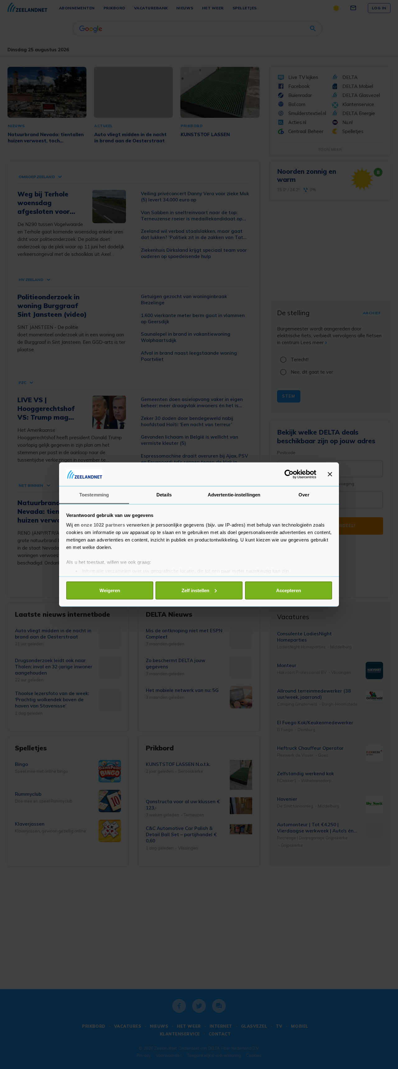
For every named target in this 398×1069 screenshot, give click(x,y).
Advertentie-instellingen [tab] (234, 494)
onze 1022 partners (103, 525)
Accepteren (288, 590)
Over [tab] (303, 494)
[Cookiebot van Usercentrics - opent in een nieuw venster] (289, 474)
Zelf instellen (195, 590)
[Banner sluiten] (330, 474)
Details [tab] (164, 494)
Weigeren (110, 590)
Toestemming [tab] (94, 494)
